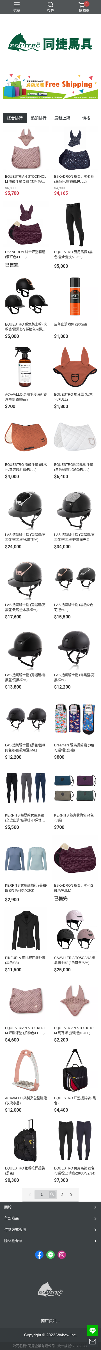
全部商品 (11, 1218)
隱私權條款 (13, 1241)
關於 (8, 1207)
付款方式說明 (15, 1229)
